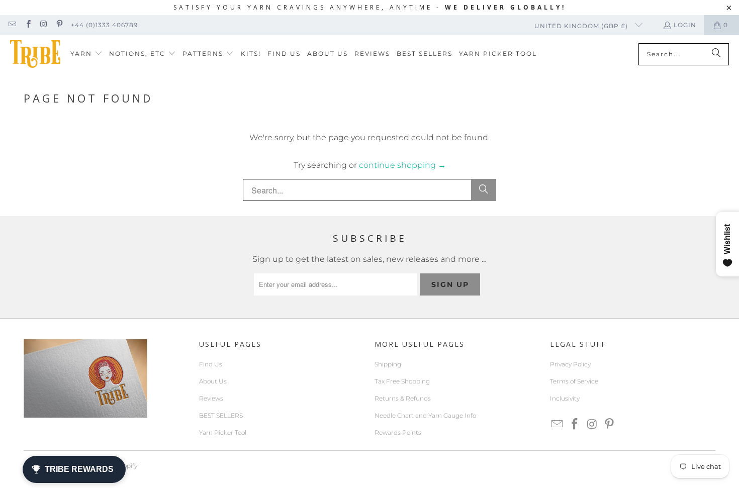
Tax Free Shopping (402, 381)
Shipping (388, 364)
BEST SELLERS (221, 415)
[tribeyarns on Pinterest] (59, 25)
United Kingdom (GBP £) (582, 26)
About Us (213, 381)
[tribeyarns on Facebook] (27, 25)
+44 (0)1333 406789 (104, 25)
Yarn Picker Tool (222, 432)
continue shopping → (402, 165)
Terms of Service (574, 381)
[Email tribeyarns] (12, 25)
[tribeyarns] (35, 54)
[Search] (716, 54)
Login (685, 25)
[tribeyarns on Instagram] (43, 25)
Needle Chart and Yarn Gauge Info (425, 415)
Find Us (210, 364)
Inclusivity (565, 398)
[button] (86, 54)
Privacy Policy (570, 364)
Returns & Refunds (403, 398)
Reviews (211, 398)
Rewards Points (398, 432)
